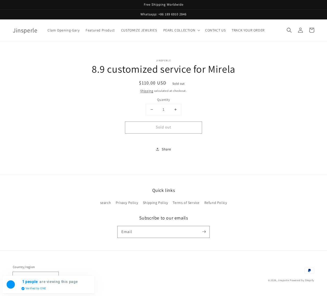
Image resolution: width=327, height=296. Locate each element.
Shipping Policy (155, 202)
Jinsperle (283, 280)
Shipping (146, 91)
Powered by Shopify (302, 280)
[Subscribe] (203, 231)
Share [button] (166, 149)
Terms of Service (186, 202)
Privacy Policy (127, 202)
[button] (181, 30)
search (105, 202)
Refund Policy (215, 202)
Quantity (163, 99)
